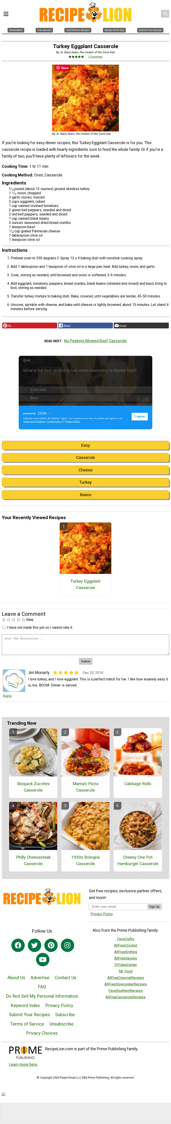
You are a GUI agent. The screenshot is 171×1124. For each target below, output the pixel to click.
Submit (85, 590)
